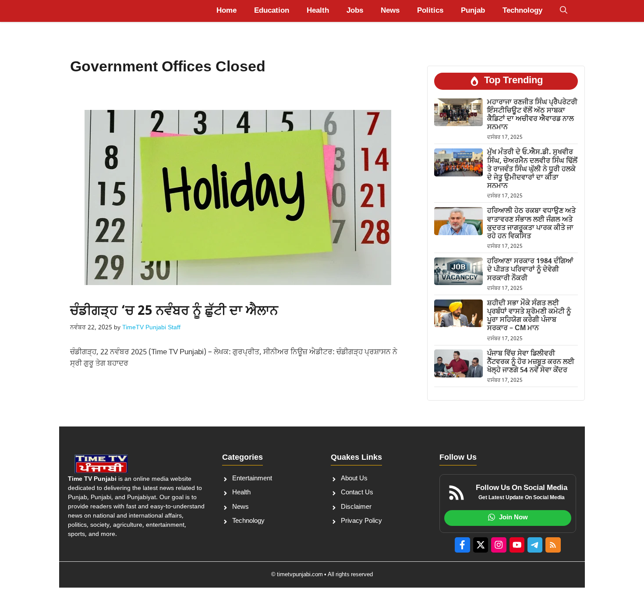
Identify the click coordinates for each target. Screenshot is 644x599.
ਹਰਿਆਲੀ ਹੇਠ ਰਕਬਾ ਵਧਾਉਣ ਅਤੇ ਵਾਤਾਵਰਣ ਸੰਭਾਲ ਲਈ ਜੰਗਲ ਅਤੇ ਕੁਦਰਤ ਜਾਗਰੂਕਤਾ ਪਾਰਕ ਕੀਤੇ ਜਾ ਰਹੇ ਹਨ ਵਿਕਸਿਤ (531, 224)
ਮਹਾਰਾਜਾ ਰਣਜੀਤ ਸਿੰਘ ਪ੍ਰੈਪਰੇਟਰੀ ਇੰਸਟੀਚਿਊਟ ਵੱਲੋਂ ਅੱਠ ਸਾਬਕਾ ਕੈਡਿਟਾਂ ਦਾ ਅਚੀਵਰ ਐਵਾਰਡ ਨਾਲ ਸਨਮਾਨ (532, 115)
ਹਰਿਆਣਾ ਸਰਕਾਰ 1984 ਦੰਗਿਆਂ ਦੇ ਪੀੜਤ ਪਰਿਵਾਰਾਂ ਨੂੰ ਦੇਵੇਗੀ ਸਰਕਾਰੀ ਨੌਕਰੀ (530, 270)
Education (271, 11)
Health (318, 11)
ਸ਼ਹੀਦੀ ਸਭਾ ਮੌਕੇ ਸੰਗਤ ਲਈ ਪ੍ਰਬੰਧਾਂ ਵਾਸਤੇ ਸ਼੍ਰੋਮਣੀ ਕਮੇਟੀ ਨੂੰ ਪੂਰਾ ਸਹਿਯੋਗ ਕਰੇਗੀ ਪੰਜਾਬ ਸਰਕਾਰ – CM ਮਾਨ (529, 316)
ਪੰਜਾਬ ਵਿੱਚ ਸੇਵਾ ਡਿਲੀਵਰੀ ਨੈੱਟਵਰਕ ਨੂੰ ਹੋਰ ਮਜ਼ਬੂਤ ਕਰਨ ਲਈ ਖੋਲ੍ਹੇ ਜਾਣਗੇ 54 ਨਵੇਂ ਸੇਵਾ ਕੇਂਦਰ (530, 362)
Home (226, 11)
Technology (522, 11)
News (390, 11)
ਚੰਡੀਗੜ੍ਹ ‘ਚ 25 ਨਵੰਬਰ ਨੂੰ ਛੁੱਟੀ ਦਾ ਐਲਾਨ (174, 311)
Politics (430, 11)
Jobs (355, 11)
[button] (563, 11)
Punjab (473, 11)
